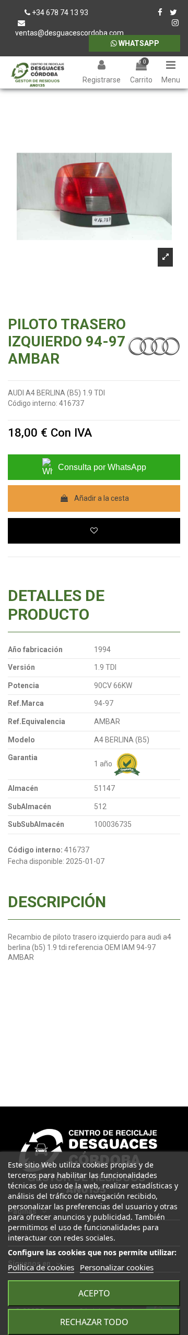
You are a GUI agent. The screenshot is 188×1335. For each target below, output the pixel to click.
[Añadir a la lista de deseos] (94, 531)
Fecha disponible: (36, 861)
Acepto (94, 1293)
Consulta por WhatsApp (102, 467)
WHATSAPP (138, 43)
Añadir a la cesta (101, 498)
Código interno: (32, 403)
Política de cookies (41, 1267)
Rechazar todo (94, 1322)
